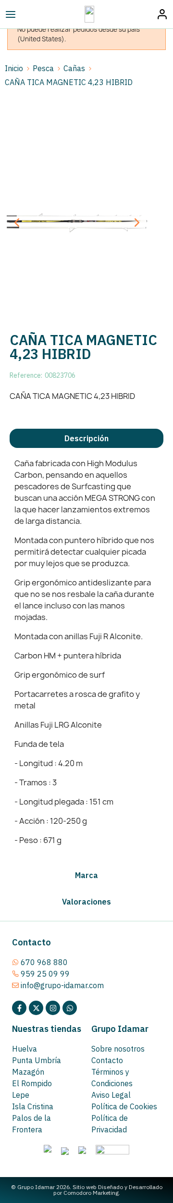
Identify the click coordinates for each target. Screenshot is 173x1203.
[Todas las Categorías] (32, 14)
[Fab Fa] (69, 1008)
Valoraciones (86, 901)
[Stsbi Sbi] (19, 1008)
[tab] (86, 438)
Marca (86, 875)
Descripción (86, 438)
